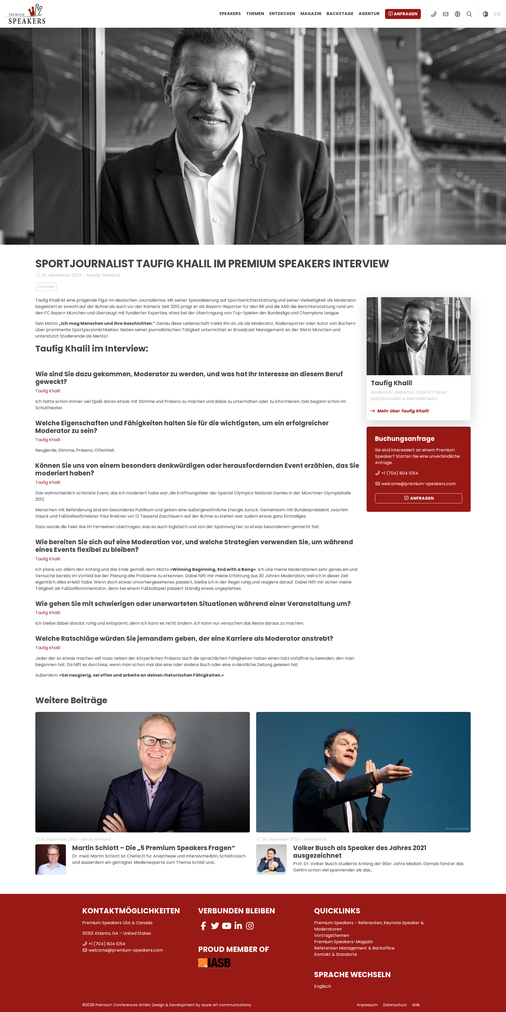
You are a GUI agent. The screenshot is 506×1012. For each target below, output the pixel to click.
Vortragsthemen (331, 935)
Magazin (310, 14)
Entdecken (282, 14)
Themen (255, 14)
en (497, 14)
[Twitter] (215, 926)
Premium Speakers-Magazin (343, 942)
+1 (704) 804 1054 (399, 473)
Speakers (230, 14)
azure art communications (226, 1005)
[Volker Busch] (271, 859)
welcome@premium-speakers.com (418, 484)
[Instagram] (250, 926)
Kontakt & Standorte (335, 954)
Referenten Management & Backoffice (354, 948)
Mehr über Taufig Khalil (403, 411)
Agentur (369, 14)
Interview (46, 286)
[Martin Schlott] (50, 859)
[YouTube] (226, 926)
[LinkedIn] (238, 926)
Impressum (367, 1005)
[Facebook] (203, 926)
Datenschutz (395, 1005)
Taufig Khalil (47, 391)
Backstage (340, 14)
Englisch (322, 986)
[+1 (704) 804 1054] (433, 14)
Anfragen (405, 14)
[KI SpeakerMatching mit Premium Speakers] (457, 14)
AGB (416, 1005)
